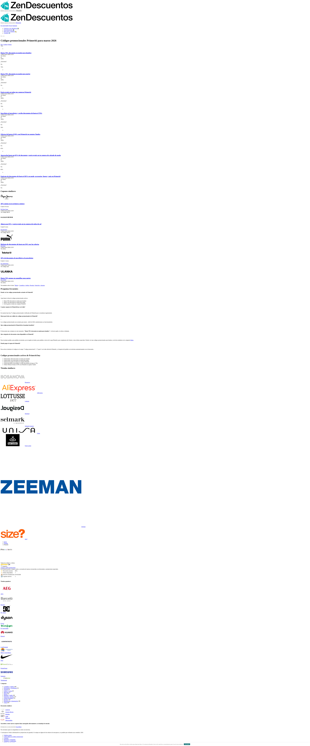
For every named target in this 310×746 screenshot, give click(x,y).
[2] (2, 564)
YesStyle (7, 709)
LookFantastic (4, 647)
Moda (16, 285)
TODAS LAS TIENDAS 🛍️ (11, 28)
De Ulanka (3, 279)
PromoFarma (4, 668)
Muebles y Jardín (8, 695)
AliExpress (40, 393)
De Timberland (4, 263)
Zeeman (83, 526)
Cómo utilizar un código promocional (13, 736)
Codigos (5, 44)
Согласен (187, 744)
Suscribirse (18, 727)
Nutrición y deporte (40, 285)
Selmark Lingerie (29, 426)
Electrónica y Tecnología (10, 688)
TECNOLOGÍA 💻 (9, 30)
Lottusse (27, 401)
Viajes (5, 702)
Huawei (3, 636)
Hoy (2, 44)
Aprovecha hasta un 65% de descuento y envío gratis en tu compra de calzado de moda (31, 155)
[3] (4, 564)
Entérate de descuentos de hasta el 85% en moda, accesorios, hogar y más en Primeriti (30, 176)
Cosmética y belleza (24, 285)
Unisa (38, 433)
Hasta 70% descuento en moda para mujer (15, 74)
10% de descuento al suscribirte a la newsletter (17, 258)
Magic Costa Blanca (6, 652)
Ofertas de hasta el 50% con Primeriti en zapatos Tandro (20, 134)
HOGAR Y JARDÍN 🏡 (10, 31)
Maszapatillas (8, 720)
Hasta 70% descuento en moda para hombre (16, 53)
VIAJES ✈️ (7, 33)
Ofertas (10, 44)
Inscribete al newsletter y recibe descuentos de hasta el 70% (21, 113)
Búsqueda (19, 10)
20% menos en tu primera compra (12, 204)
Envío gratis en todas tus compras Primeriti (16, 92)
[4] (5, 564)
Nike (2, 660)
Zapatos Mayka (9, 712)
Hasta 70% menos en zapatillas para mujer (16, 278)
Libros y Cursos (8, 691)
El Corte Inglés (4, 25)
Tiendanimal (4, 680)
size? (26, 539)
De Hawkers (4, 229)
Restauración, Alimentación (11, 701)
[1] (1, 564)
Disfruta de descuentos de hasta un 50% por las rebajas (20, 244)
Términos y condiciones (10, 741)
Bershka (7, 714)
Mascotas (6, 692)
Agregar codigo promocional (8, 567)
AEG (2, 594)
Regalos (32, 285)
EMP (6, 716)
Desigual (27, 413)
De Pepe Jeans (4, 209)
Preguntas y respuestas (9, 739)
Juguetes (6, 689)
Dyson (10, 25)
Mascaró (7, 718)
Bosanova (27, 382)
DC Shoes (3, 612)
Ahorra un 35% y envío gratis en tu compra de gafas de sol (21, 224)
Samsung (14, 25)
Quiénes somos (8, 735)
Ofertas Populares (8, 698)
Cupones (6, 738)
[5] (7, 564)
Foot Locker (28, 445)
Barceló (3, 604)
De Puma (3, 246)
